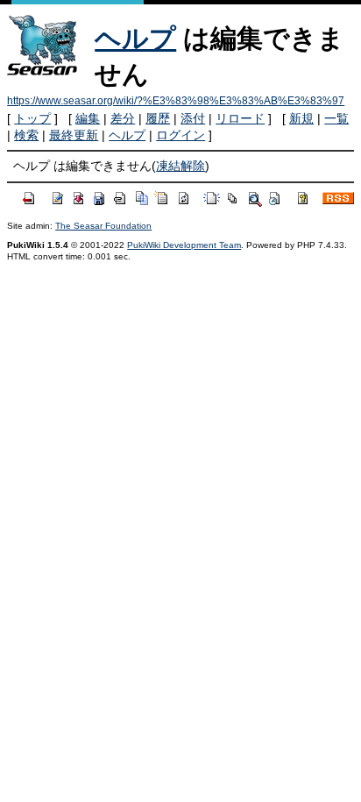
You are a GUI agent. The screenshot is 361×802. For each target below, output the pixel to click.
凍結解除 (180, 166)
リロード (240, 118)
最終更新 (73, 135)
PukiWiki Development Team (184, 245)
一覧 (336, 118)
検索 (26, 135)
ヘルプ (135, 38)
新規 (301, 118)
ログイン (180, 135)
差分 (122, 118)
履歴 (157, 118)
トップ (32, 118)
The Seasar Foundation (103, 226)
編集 (87, 118)
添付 (192, 118)
